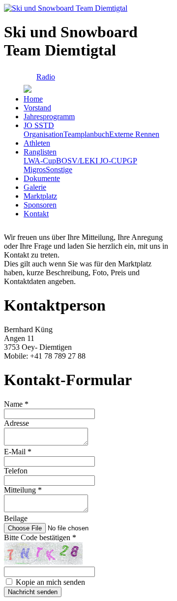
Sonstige (59, 169)
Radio (45, 77)
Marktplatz (40, 196)
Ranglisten (40, 152)
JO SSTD (39, 125)
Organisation (43, 134)
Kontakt (36, 213)
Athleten (37, 143)
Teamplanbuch (86, 134)
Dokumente (42, 178)
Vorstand (37, 108)
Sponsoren (40, 205)
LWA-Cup (40, 161)
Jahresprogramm (49, 116)
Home (33, 99)
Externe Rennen (134, 134)
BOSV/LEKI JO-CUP (91, 161)
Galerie (35, 187)
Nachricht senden (33, 592)
